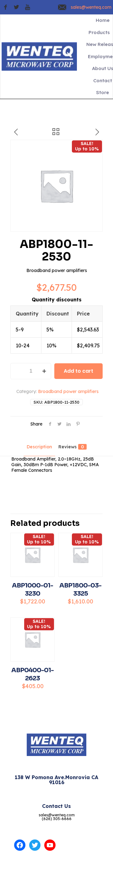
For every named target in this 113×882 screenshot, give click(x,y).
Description (39, 447)
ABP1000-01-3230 (32, 589)
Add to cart (78, 371)
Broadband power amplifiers (68, 391)
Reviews (71, 447)
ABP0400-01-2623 (32, 674)
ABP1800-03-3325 (80, 589)
